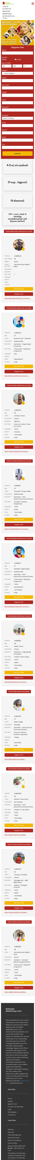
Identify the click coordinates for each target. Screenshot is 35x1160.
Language (7, 277)
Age (6, 335)
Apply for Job (12, 1104)
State (4, 123)
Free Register (12, 1112)
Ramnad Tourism (14, 1138)
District (4, 130)
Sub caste (5, 85)
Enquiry (10, 1101)
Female (18, 59)
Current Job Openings (15, 1107)
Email (4, 100)
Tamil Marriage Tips (14, 1135)
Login (9, 1109)
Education (8, 272)
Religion (5, 70)
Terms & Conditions (14, 1140)
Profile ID (7, 256)
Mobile (4, 92)
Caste (4, 78)
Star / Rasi (8, 274)
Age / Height (8, 259)
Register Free (18, 294)
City (3, 144)
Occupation (8, 269)
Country (7, 284)
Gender (5, 57)
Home (10, 1099)
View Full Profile (19, 289)
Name (4, 50)
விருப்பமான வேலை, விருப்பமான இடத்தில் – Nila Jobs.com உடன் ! (16, 1148)
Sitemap (11, 1129)
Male (5, 59)
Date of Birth (6, 63)
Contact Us (12, 1115)
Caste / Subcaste (7, 265)
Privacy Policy (12, 1143)
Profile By (5, 115)
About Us (11, 1132)
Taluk (4, 137)
